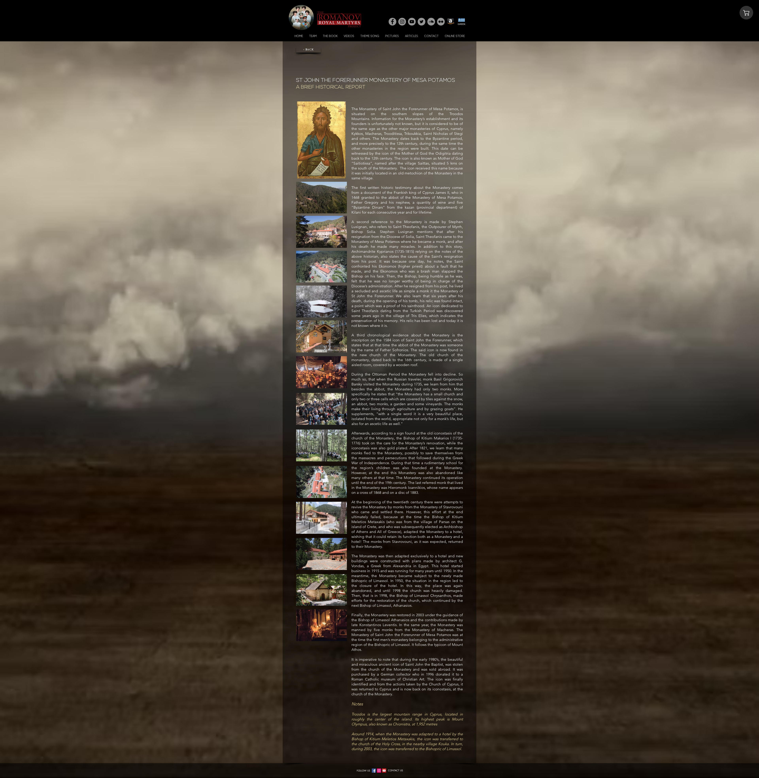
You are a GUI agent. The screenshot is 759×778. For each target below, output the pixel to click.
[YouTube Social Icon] (384, 771)
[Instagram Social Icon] (379, 771)
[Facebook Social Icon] (374, 771)
